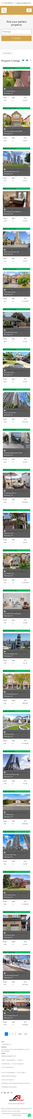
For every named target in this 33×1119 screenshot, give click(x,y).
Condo (19, 1060)
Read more (16, 84)
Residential (11, 1060)
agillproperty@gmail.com (23, 3)
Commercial (5, 1064)
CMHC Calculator (7, 1079)
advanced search (16, 43)
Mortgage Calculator (8, 1087)
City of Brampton (7, 1067)
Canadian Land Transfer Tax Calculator (15, 1083)
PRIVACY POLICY (6, 1111)
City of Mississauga (8, 1072)
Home (3, 1060)
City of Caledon (17, 1064)
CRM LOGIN (16, 1111)
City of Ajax (21, 1072)
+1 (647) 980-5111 (8, 3)
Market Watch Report (8, 1076)
